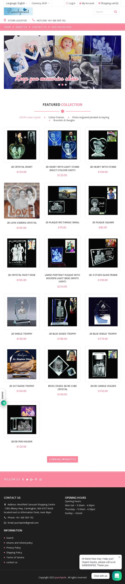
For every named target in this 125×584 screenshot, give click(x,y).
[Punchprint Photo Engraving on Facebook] (23, 479)
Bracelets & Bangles (64, 120)
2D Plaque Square (103, 222)
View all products (62, 459)
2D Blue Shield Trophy (103, 333)
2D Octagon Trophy (21, 385)
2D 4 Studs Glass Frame (103, 274)
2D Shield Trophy (21, 333)
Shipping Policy (14, 552)
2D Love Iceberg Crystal (22, 222)
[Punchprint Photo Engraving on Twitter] (27, 479)
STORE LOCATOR (17, 20)
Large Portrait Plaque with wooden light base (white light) (62, 278)
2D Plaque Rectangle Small (62, 222)
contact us (11, 562)
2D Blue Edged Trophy (62, 333)
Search (10, 537)
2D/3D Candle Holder (103, 385)
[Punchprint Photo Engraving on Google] (32, 479)
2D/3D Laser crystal (29, 117)
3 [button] (66, 85)
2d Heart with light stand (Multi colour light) (62, 168)
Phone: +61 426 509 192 (20, 517)
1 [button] (59, 85)
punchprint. (61, 577)
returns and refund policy (19, 542)
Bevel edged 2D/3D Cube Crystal (62, 387)
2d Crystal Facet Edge (21, 274)
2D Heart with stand (103, 166)
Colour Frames (56, 117)
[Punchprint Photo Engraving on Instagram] (40, 479)
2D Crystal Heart (22, 166)
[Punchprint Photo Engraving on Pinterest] (36, 479)
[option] (62, 62)
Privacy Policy (13, 547)
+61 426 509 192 (51, 20)
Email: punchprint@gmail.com (23, 522)
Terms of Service (15, 557)
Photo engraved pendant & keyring (90, 117)
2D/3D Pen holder (21, 441)
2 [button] (62, 85)
